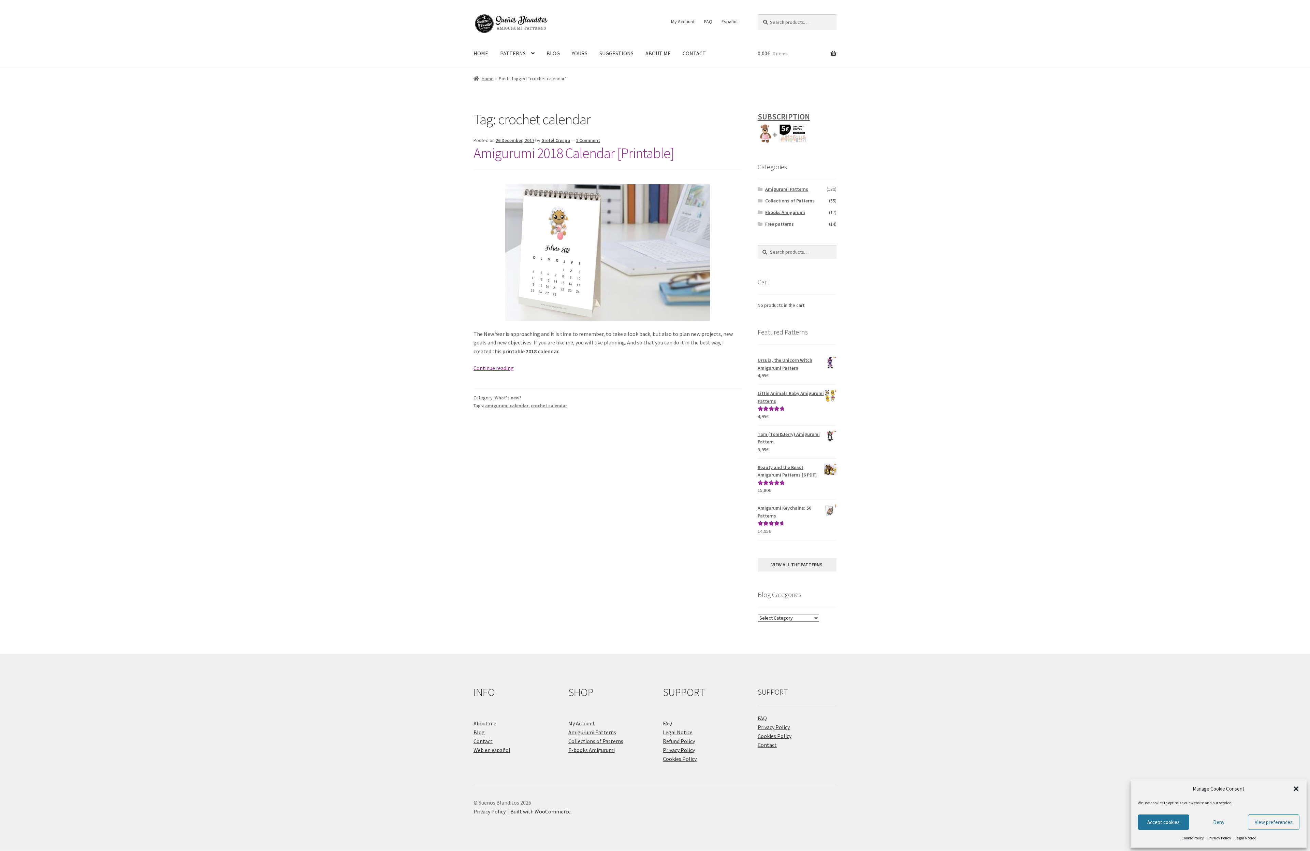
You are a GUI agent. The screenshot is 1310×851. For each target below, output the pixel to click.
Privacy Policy (1219, 837)
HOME (481, 53)
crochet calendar (549, 405)
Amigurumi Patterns (786, 189)
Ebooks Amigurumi (785, 212)
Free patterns (779, 224)
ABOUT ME (658, 53)
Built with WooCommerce (540, 811)
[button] (1296, 788)
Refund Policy (679, 741)
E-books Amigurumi (591, 750)
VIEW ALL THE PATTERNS (797, 565)
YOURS (579, 53)
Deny (1218, 822)
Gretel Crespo (555, 140)
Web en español (492, 750)
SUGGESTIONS (616, 53)
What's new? (508, 398)
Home (488, 78)
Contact (483, 741)
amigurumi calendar (506, 405)
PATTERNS (513, 53)
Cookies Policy (680, 758)
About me (485, 723)
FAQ (708, 21)
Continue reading (494, 368)
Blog (479, 732)
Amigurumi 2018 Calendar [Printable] (574, 153)
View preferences (1274, 822)
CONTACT (694, 53)
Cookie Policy (1192, 837)
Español (730, 21)
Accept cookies (1163, 822)
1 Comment (588, 140)
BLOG (553, 53)
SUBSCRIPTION (784, 117)
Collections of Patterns (790, 201)
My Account (683, 21)
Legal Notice (1245, 837)
